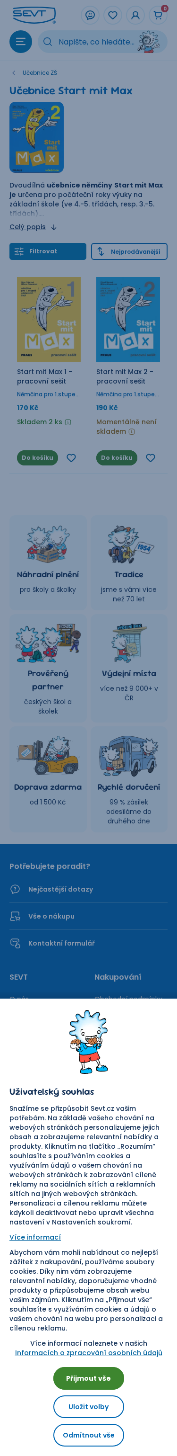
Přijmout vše (88, 1378)
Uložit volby (88, 1406)
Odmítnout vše (89, 1435)
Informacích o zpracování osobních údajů (88, 1353)
